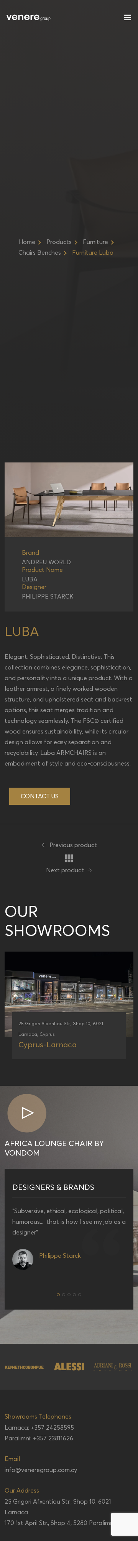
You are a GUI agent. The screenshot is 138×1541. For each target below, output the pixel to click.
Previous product (72, 845)
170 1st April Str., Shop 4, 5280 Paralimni (60, 1523)
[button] (58, 1294)
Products (59, 242)
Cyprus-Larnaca (47, 1044)
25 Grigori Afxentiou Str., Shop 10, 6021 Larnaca (58, 1507)
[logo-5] (113, 1366)
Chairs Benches (39, 252)
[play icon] (26, 1114)
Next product (65, 870)
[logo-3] (25, 1367)
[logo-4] (69, 1367)
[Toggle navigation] (127, 19)
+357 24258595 (52, 1427)
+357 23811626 (53, 1438)
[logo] (29, 17)
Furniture (95, 242)
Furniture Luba (92, 252)
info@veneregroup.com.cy (41, 1470)
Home (27, 242)
